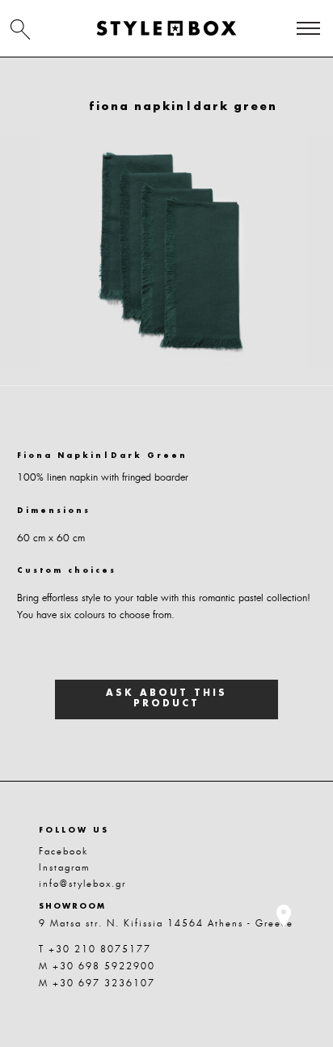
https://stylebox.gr (166, 28)
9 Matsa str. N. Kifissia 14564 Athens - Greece (166, 923)
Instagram (65, 867)
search (20, 29)
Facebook (63, 851)
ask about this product (166, 699)
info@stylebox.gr (82, 883)
